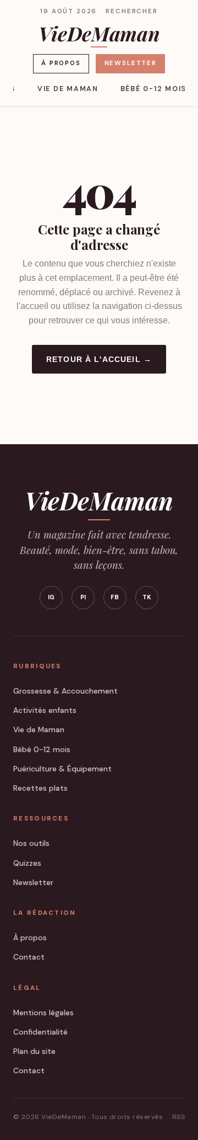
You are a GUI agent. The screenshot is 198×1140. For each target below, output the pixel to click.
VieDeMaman (99, 34)
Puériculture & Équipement (62, 769)
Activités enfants (44, 710)
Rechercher (131, 11)
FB (115, 597)
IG (51, 597)
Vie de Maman (67, 88)
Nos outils (31, 843)
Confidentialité (40, 1032)
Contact (29, 957)
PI (83, 597)
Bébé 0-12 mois (153, 88)
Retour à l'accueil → (99, 359)
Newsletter (131, 63)
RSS (178, 1116)
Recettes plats (40, 788)
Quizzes (27, 863)
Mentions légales (43, 1013)
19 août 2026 (68, 11)
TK (147, 597)
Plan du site (34, 1051)
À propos (61, 63)
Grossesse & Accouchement (65, 691)
